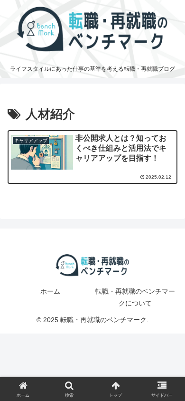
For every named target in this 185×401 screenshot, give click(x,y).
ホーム (50, 291)
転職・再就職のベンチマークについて (135, 297)
